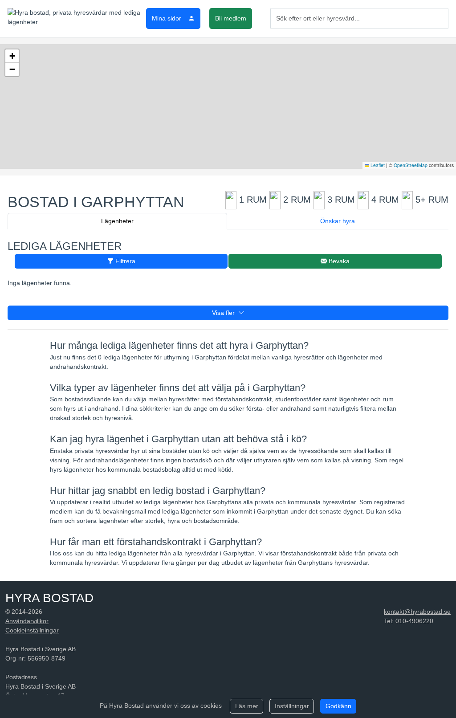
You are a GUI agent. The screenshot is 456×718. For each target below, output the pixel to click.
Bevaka (338, 261)
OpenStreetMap (411, 165)
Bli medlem (230, 18)
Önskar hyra (337, 220)
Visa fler (225, 312)
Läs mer (246, 706)
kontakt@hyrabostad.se (417, 611)
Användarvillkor (27, 620)
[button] (12, 56)
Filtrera (124, 261)
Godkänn (338, 706)
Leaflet (377, 165)
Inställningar (292, 706)
